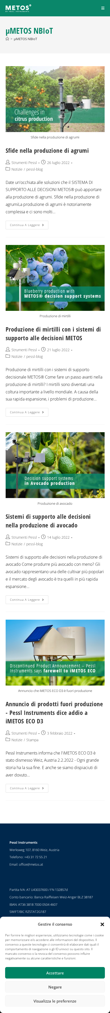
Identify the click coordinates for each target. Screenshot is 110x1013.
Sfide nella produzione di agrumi (47, 150)
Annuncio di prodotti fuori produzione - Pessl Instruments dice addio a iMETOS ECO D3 (54, 712)
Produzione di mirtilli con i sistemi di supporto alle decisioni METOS (53, 333)
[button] (102, 924)
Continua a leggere (29, 224)
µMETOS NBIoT (25, 39)
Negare (55, 987)
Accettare (55, 972)
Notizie (17, 169)
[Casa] (7, 39)
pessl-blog (34, 169)
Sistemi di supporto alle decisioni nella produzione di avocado (48, 520)
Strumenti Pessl (24, 162)
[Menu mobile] (103, 8)
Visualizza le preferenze (55, 1001)
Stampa (32, 739)
